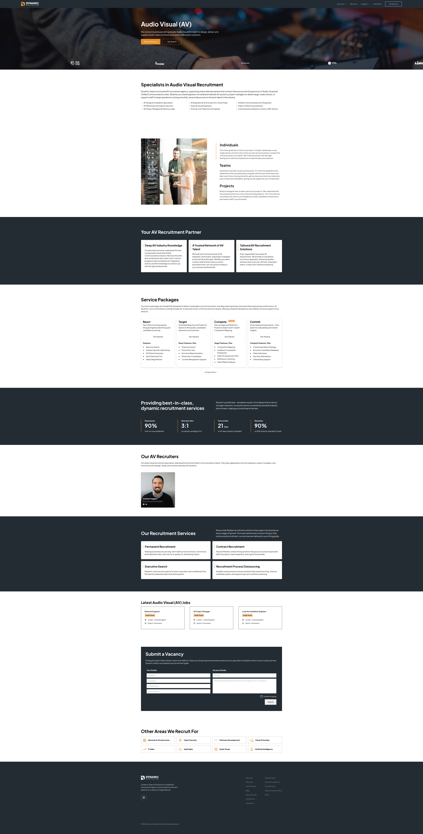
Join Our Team (251, 786)
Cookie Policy (270, 786)
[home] (30, 4)
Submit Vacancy (151, 41)
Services (249, 778)
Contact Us (393, 4)
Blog (248, 791)
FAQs (267, 795)
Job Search (171, 41)
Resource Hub (251, 795)
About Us (353, 4)
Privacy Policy (270, 778)
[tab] (249, 151)
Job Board (377, 4)
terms (274, 696)
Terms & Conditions (272, 782)
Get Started (158, 337)
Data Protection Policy (273, 791)
